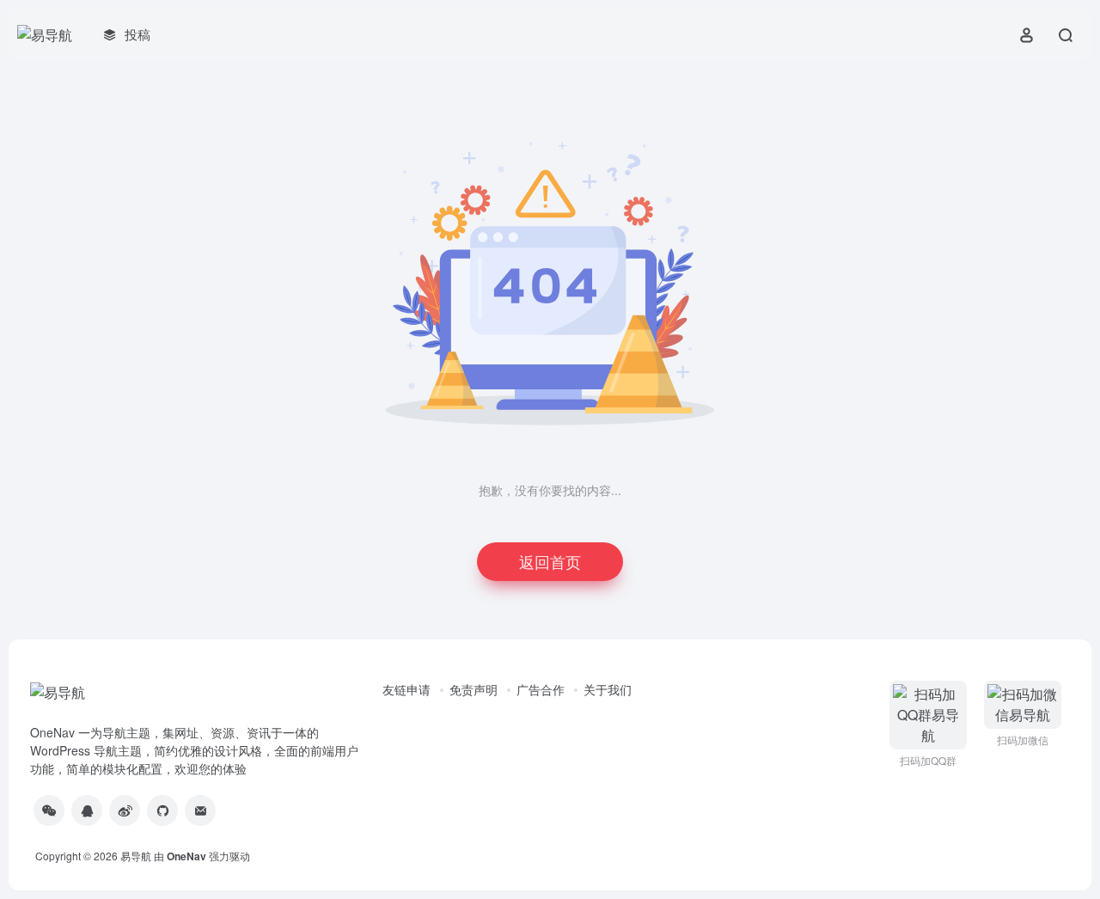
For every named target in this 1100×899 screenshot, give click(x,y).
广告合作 (540, 689)
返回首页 (550, 561)
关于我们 (608, 689)
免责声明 (473, 689)
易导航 (135, 855)
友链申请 (406, 689)
